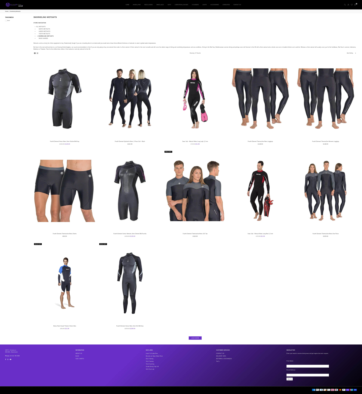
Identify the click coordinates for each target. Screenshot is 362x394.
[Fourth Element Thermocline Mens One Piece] (326, 190)
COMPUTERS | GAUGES (181, 4)
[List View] (37, 53)
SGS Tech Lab (150, 369)
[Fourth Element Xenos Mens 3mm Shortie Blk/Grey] (65, 98)
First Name (289, 361)
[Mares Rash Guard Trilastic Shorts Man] (65, 283)
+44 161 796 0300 (15, 356)
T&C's (218, 361)
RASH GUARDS (43, 38)
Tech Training (149, 361)
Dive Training (149, 358)
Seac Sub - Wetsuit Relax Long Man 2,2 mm (260, 233)
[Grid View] (34, 53)
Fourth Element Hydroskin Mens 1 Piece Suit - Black (130, 141)
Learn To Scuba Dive (152, 353)
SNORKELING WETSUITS (46, 36)
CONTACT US (237, 4)
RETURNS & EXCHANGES (224, 358)
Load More (195, 338)
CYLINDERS (195, 4)
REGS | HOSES (148, 4)
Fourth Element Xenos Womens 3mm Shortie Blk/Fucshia (129, 233)
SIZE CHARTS (80, 358)
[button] (355, 4)
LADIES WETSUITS (44, 31)
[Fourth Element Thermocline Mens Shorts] (65, 190)
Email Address (290, 370)
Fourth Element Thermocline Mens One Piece (326, 233)
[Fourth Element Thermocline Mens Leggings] (260, 98)
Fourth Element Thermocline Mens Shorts (65, 233)
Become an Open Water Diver (154, 356)
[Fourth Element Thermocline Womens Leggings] (326, 98)
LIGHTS (204, 4)
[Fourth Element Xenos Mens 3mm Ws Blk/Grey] (130, 283)
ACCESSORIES (214, 4)
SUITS (169, 4)
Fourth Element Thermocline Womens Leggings (325, 141)
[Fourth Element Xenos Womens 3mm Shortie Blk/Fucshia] (130, 190)
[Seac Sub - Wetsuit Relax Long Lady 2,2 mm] (195, 98)
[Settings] (348, 4)
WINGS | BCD (160, 4)
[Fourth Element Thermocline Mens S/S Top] (195, 190)
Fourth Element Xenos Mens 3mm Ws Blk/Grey (129, 326)
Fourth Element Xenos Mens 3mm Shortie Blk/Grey (64, 141)
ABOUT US (79, 353)
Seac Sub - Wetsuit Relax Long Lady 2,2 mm (195, 141)
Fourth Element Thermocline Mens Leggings (260, 141)
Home (127, 4)
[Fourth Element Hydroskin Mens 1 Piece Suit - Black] (130, 98)
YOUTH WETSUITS (44, 33)
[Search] (345, 4)
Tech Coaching (150, 364)
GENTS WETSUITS (44, 29)
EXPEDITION (226, 4)
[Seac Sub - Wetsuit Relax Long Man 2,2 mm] (260, 190)
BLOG (77, 356)
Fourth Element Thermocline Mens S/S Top (195, 233)
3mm (8, 20)
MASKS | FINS (137, 4)
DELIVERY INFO (221, 356)
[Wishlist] (351, 4)
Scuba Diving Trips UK (152, 366)
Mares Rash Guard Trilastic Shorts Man (64, 326)
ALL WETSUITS (41, 26)
